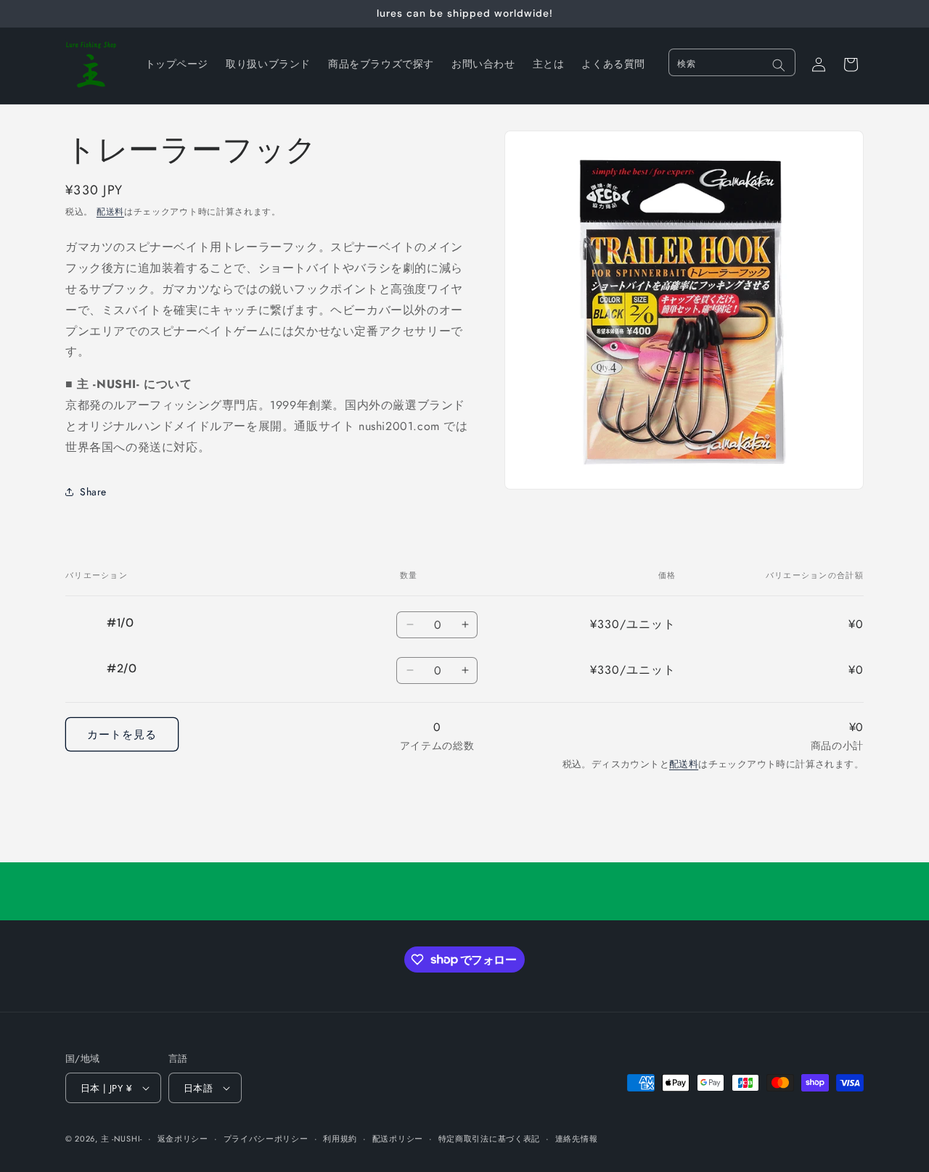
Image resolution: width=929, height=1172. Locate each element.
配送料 (110, 211)
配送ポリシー (397, 1138)
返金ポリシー (182, 1138)
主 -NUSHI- (121, 1138)
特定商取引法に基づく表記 (489, 1138)
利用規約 (340, 1138)
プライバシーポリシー (266, 1138)
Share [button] (93, 491)
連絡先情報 (576, 1138)
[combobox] (732, 62)
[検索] (779, 65)
